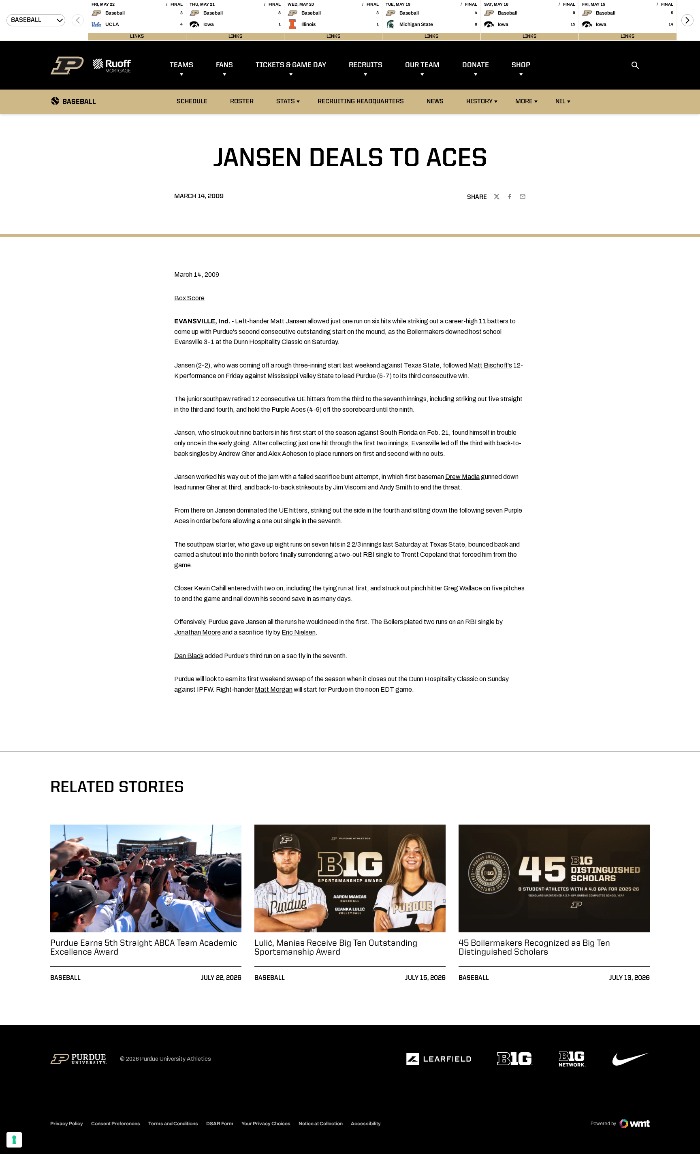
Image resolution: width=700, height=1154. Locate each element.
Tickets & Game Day (291, 65)
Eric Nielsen (299, 632)
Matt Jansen (288, 321)
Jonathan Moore (197, 632)
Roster (242, 101)
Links (137, 36)
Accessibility (366, 1123)
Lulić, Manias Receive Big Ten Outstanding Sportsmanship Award (335, 948)
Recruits (365, 65)
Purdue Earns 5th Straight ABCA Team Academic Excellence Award (143, 948)
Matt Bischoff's (490, 365)
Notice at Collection (321, 1123)
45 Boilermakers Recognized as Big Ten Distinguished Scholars (534, 948)
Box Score (189, 298)
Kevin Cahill (210, 588)
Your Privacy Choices (265, 1123)
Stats (285, 101)
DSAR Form (219, 1123)
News (435, 101)
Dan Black (188, 655)
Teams (181, 65)
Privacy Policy (66, 1123)
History (479, 101)
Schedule (192, 101)
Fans (224, 65)
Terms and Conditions (173, 1123)
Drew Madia (462, 476)
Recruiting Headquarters (361, 101)
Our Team (422, 65)
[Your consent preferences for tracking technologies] (14, 1140)
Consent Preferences (115, 1123)
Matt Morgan (273, 689)
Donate (475, 65)
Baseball (65, 978)
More (524, 101)
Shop (521, 65)
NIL (560, 101)
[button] (687, 20)
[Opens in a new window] (438, 1059)
